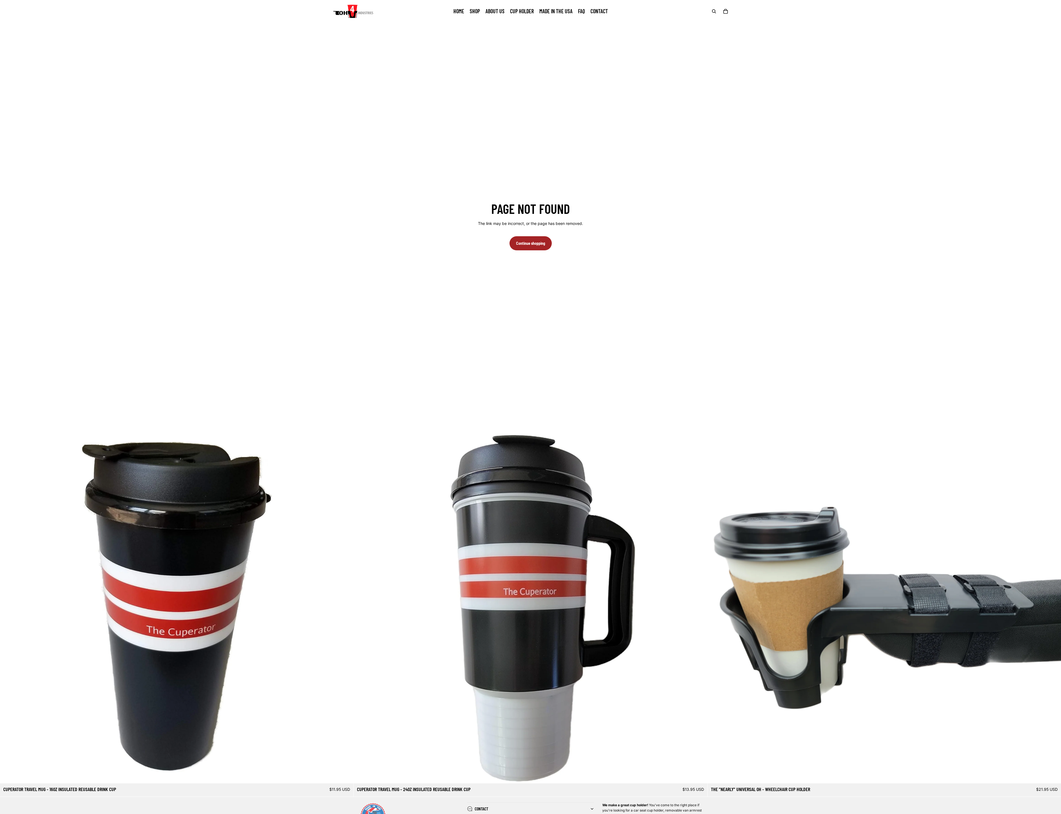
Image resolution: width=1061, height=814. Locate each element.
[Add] (345, 775)
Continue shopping (530, 243)
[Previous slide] (8, 606)
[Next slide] (345, 606)
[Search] (714, 11)
